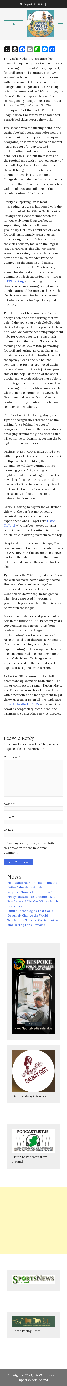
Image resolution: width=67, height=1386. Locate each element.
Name (9, 804)
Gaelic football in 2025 (23, 704)
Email (9, 817)
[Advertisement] (33, 1220)
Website (9, 830)
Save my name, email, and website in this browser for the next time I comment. (31, 847)
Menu (15, 24)
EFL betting (15, 281)
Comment (12, 757)
